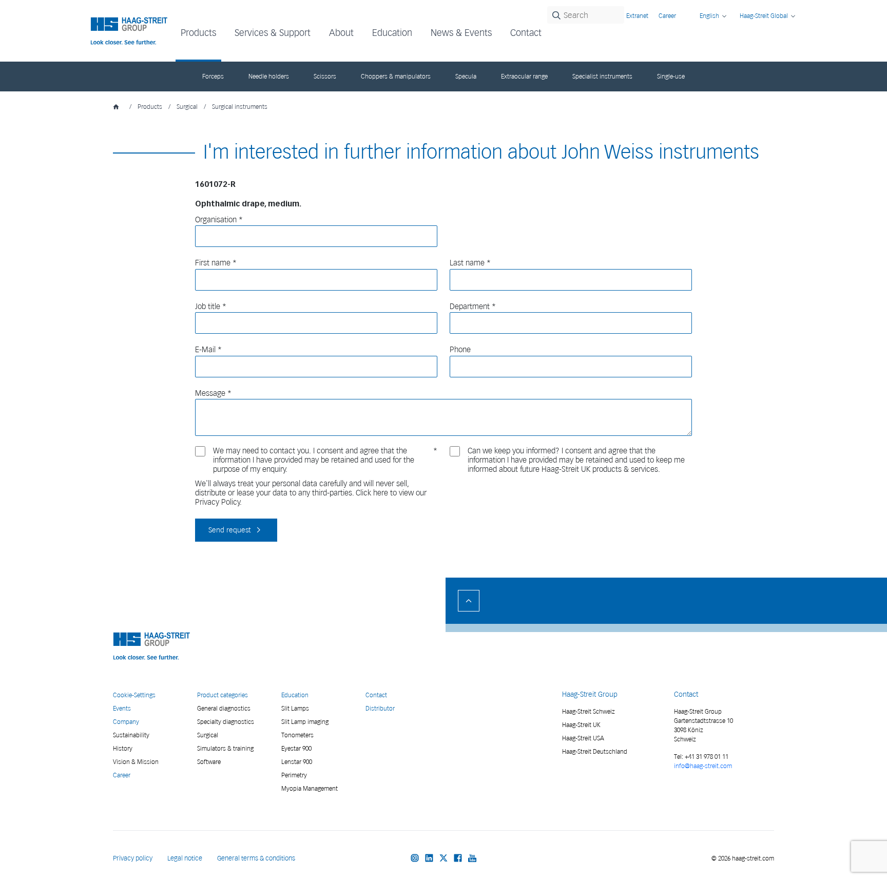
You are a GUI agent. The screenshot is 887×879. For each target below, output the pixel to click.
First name (212, 262)
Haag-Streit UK (581, 725)
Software (209, 762)
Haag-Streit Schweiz (588, 711)
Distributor (380, 708)
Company (126, 721)
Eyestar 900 (296, 748)
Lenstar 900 (296, 762)
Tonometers (297, 735)
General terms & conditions (256, 858)
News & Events (461, 33)
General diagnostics (223, 708)
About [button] (341, 33)
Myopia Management (309, 788)
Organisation (216, 219)
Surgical (187, 106)
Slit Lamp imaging (305, 721)
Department (470, 306)
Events (122, 708)
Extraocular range (524, 76)
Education (294, 695)
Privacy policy (132, 858)
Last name (467, 262)
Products (150, 106)
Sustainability (131, 735)
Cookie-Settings (134, 695)
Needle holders (268, 76)
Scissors (325, 76)
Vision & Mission (136, 762)
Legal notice (184, 858)
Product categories (222, 695)
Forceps (213, 76)
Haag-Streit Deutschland (594, 751)
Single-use (671, 76)
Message (210, 393)
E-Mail (205, 349)
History (122, 748)
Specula (465, 76)
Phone (460, 349)
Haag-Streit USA (583, 738)
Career (667, 16)
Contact (526, 33)
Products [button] (198, 33)
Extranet (637, 16)
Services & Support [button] (273, 33)
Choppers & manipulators (396, 76)
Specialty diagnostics (225, 721)
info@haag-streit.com (703, 766)
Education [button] (392, 33)
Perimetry (294, 775)
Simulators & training (225, 748)
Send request (229, 530)
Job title (207, 306)
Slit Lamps (295, 708)
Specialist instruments (602, 76)
